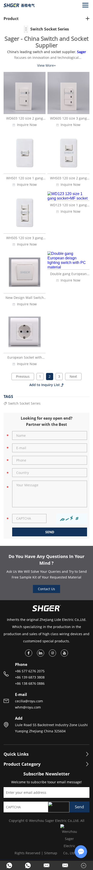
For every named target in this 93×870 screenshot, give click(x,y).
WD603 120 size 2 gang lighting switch (24, 120)
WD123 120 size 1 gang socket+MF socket (68, 207)
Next (73, 376)
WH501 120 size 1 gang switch (24, 180)
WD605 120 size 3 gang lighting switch (68, 120)
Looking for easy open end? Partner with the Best (46, 421)
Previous (23, 376)
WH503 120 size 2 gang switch (68, 180)
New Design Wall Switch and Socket (24, 299)
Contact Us (46, 589)
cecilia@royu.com (29, 701)
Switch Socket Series (24, 404)
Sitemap (50, 853)
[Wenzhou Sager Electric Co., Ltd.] (19, 5)
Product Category (22, 764)
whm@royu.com (28, 707)
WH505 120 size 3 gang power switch (24, 240)
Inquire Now (27, 125)
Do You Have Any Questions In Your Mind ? (46, 559)
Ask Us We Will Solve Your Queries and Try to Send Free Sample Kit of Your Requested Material (46, 574)
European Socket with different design (24, 359)
